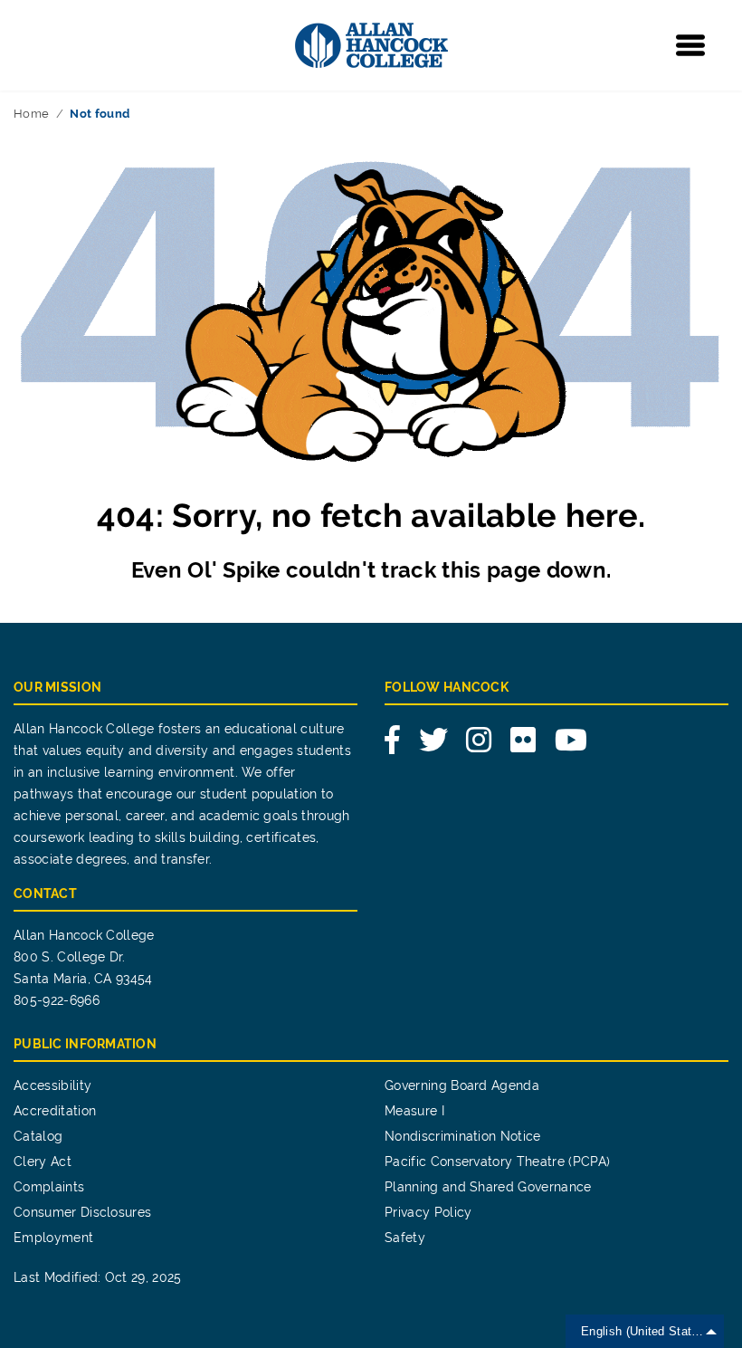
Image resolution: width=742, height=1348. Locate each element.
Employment (53, 1237)
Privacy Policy (428, 1212)
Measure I (414, 1111)
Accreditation (55, 1111)
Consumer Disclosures (82, 1212)
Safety (405, 1237)
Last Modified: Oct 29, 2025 (98, 1277)
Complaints (49, 1187)
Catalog (38, 1136)
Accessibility (52, 1085)
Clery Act (42, 1161)
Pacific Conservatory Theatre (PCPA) (497, 1161)
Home (31, 113)
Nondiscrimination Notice (463, 1136)
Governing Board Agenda (462, 1085)
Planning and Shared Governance (488, 1187)
